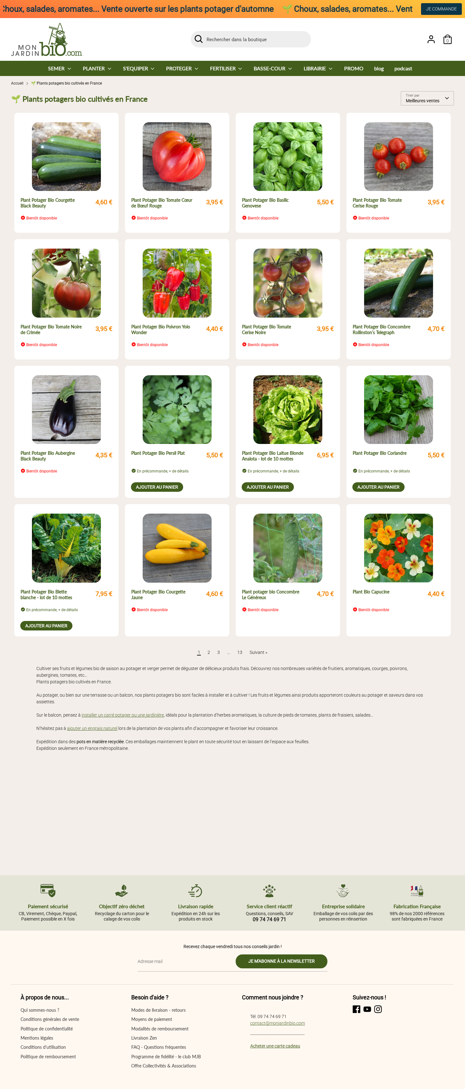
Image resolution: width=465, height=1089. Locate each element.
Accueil (17, 83)
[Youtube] (367, 1009)
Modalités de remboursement (160, 1028)
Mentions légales (37, 1038)
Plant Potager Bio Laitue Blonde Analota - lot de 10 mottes (272, 455)
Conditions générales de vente (50, 1019)
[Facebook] (356, 1009)
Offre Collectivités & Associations (163, 1065)
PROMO (353, 68)
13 (239, 652)
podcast (403, 68)
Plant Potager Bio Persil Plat (158, 453)
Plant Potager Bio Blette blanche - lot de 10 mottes (46, 594)
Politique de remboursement (48, 1056)
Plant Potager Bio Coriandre (379, 453)
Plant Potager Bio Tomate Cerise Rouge (377, 202)
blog (379, 68)
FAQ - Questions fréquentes (158, 1047)
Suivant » (258, 652)
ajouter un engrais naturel (92, 728)
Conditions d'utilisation (43, 1047)
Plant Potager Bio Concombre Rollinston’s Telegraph (381, 329)
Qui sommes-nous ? (40, 1010)
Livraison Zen (144, 1038)
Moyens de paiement (151, 1019)
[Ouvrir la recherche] (198, 39)
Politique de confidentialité (47, 1028)
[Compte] (431, 39)
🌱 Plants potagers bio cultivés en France (66, 83)
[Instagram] (378, 1009)
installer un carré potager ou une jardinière (123, 715)
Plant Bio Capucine (371, 591)
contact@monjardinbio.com (277, 1023)
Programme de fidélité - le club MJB (166, 1056)
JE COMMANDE (441, 8)
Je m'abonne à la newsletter (281, 961)
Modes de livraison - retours (158, 1010)
